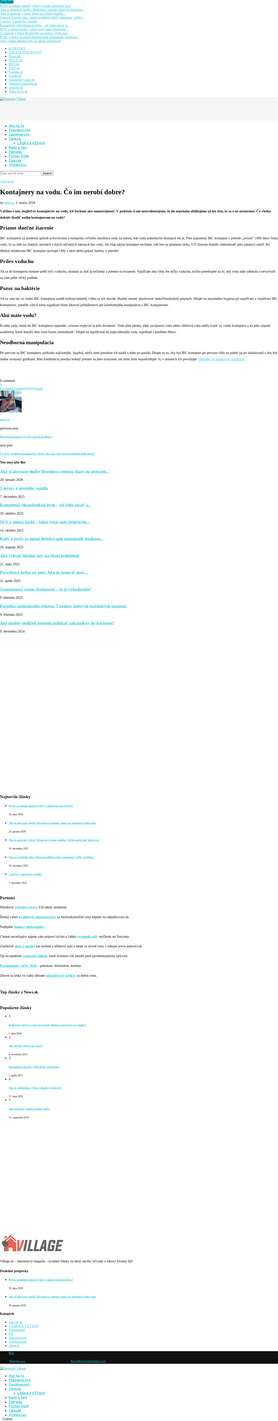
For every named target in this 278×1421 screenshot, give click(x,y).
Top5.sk (14, 68)
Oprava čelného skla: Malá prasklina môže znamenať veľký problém (51, 857)
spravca (9, 203)
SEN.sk (14, 64)
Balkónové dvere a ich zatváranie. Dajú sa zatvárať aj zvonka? (47, 1025)
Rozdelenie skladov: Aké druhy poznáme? (34, 1067)
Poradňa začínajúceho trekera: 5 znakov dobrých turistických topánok (63, 606)
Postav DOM (18, 156)
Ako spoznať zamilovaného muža (29, 1109)
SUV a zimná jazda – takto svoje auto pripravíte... (34, 29)
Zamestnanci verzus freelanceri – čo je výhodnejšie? (45, 589)
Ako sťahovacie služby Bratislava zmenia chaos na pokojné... (42, 10)
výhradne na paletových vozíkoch (221, 359)
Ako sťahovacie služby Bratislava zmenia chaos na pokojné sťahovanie (52, 823)
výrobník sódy (87, 936)
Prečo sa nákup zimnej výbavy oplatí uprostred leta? (35, 6)
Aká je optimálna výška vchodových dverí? (35, 1087)
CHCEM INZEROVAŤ (25, 52)
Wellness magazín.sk (23, 84)
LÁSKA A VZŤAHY (31, 143)
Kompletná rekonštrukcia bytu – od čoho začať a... (35, 25)
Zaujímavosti (19, 135)
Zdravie (15, 139)
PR (11, 1334)
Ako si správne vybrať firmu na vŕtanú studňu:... (33, 13)
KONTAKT (17, 48)
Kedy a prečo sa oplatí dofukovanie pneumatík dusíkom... (39, 37)
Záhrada (15, 152)
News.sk (15, 56)
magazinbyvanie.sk (22, 80)
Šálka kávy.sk (18, 91)
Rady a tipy (18, 148)
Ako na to (16, 126)
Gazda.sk (15, 76)
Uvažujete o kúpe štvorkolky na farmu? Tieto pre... (35, 33)
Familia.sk (16, 72)
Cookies (8, 1419)
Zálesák (15, 161)
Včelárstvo (17, 165)
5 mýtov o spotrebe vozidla (18, 21)
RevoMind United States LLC (88, 1361)
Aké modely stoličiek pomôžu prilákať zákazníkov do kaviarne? (57, 623)
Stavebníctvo (19, 130)
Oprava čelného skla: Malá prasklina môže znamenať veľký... (42, 17)
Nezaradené (17, 1330)
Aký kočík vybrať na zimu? (26, 1045)
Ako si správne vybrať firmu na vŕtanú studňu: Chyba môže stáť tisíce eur (54, 840)
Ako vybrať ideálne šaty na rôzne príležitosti (30, 41)
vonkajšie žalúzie (34, 956)
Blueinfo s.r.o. (17, 1361)
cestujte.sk (16, 87)
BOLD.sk (15, 60)
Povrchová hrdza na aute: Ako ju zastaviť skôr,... (44, 572)
